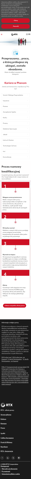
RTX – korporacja (7, 451)
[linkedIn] (7, 457)
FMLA (3, 367)
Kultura (3, 419)
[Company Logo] (14, 34)
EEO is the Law (6, 357)
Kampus (4, 423)
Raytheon (4, 447)
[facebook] (2, 457)
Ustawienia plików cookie (11, 474)
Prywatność (6, 471)
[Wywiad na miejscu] (15, 254)
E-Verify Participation (15, 359)
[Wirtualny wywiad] (15, 225)
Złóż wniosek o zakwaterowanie (18, 376)
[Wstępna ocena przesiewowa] (15, 197)
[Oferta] (15, 284)
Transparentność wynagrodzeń (16, 367)
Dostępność (5, 466)
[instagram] (18, 457)
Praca (3, 428)
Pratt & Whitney (6, 442)
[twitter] (13, 457)
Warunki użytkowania (9, 469)
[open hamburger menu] (2, 34)
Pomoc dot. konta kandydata (11, 378)
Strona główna (6, 415)
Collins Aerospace (7, 438)
